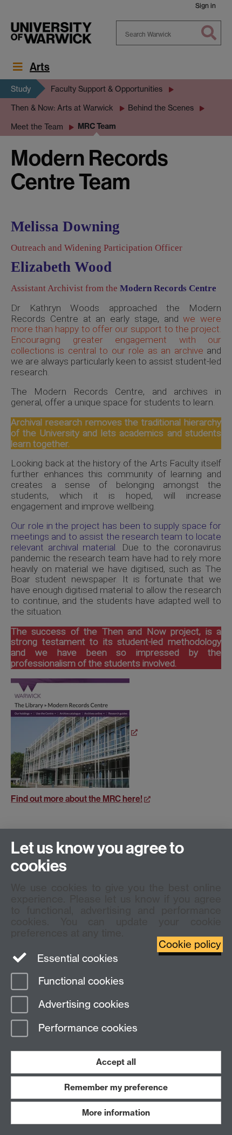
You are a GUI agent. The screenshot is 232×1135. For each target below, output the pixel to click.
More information (116, 1113)
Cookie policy (190, 944)
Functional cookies (80, 981)
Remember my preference (116, 1087)
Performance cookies (87, 1028)
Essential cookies (76, 958)
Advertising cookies (82, 1005)
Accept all (116, 1062)
